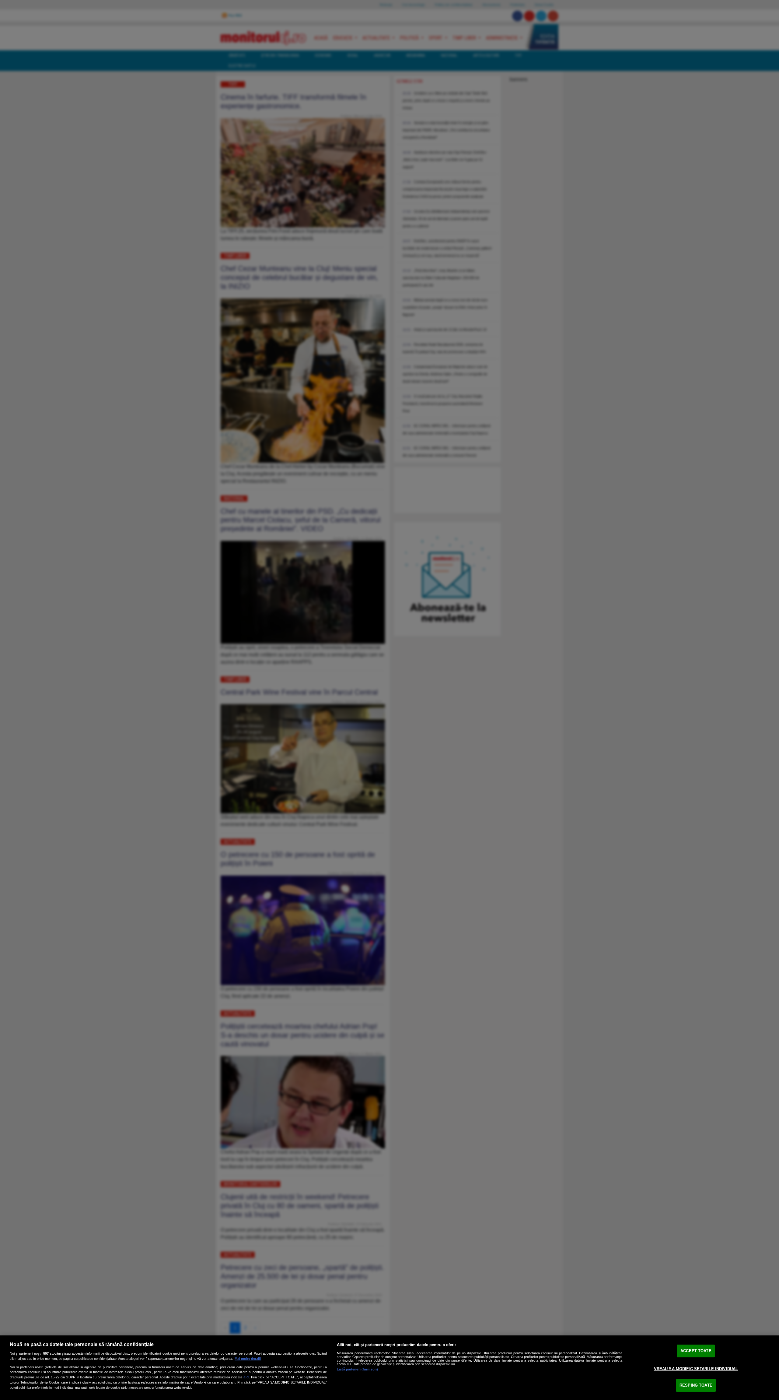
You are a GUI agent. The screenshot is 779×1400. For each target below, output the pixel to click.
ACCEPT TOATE (695, 1351)
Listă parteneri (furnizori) (357, 1369)
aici (246, 1377)
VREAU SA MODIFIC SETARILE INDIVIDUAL (696, 1368)
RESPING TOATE (695, 1385)
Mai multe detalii (248, 1358)
